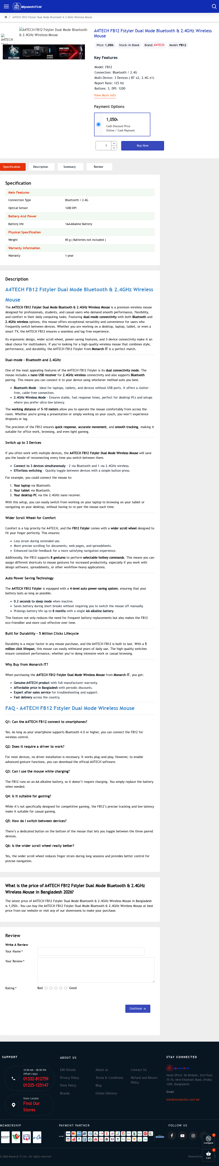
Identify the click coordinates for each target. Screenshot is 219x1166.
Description (40, 167)
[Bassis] (5, 1137)
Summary (70, 167)
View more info (105, 95)
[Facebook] (171, 1135)
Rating (10, 988)
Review (98, 167)
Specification (11, 167)
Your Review (13, 961)
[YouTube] (182, 1135)
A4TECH (159, 45)
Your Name (13, 951)
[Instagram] (193, 1135)
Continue (136, 1008)
